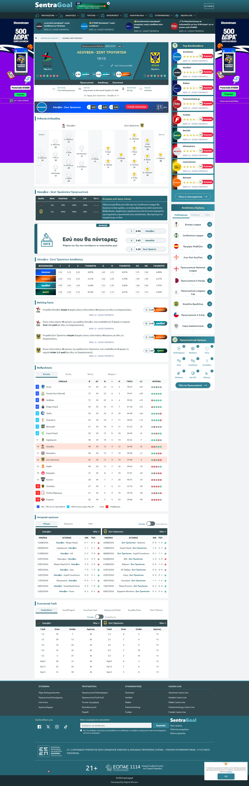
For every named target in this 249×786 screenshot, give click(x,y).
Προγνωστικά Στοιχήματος (51, 697)
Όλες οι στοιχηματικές (191, 196)
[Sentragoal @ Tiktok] (66, 727)
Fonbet (186, 114)
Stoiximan (188, 51)
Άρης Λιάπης (124, 198)
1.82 (146, 272)
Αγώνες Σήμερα (46, 707)
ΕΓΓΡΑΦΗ (209, 6)
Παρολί (85, 712)
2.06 (146, 285)
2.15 (112, 292)
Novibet (187, 67)
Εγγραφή (160, 725)
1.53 (103, 285)
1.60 (78, 285)
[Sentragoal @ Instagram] (57, 727)
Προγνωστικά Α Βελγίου (93, 46)
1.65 (103, 272)
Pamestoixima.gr (191, 98)
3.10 (78, 292)
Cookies (229, 771)
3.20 (78, 272)
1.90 (137, 278)
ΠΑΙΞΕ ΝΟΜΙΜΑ (136, 106)
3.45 (69, 285)
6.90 (60, 285)
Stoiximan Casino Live (178, 692)
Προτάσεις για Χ (89, 707)
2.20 (112, 278)
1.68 (137, 285)
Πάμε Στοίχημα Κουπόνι (49, 692)
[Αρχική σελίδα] (36, 38)
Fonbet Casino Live (177, 712)
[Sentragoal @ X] (48, 727)
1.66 (103, 278)
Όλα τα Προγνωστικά (190, 385)
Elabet (186, 83)
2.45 (112, 285)
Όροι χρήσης (176, 725)
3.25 (69, 272)
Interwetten (189, 161)
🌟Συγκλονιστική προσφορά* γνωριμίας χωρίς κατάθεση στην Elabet (148, 24)
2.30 (60, 278)
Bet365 (186, 130)
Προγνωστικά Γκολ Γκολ (93, 697)
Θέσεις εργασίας (177, 733)
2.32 (60, 272)
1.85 (146, 278)
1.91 (137, 272)
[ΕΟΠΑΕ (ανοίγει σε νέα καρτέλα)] (134, 767)
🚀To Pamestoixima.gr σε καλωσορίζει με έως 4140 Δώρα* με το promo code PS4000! (196, 24)
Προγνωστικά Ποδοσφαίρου (95, 692)
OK (226, 776)
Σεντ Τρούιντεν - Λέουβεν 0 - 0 (106, 95)
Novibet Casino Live (178, 697)
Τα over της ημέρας (90, 702)
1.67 (103, 292)
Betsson (187, 177)
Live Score (43, 702)
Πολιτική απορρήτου (179, 729)
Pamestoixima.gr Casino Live (182, 707)
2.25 (112, 272)
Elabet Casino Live (177, 702)
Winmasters (189, 146)
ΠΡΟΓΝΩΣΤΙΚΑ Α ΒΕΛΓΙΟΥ (50, 38)
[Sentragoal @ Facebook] (39, 727)
